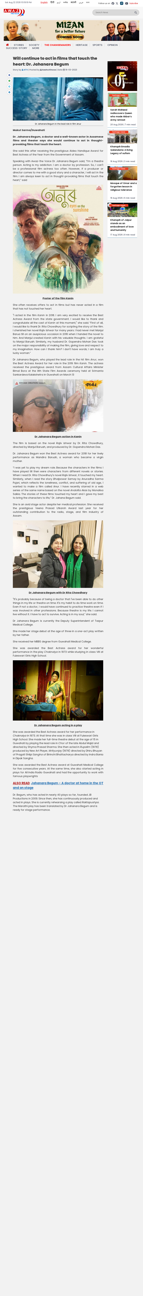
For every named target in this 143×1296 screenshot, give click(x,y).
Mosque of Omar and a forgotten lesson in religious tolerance (123, 187)
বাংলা (87, 2)
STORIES (19, 45)
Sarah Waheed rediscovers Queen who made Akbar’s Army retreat (121, 114)
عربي (81, 2)
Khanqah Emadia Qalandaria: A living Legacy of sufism (121, 150)
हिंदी (52, 2)
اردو (58, 2)
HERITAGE (82, 45)
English (44, 2)
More (35, 48)
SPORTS (97, 45)
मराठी (73, 2)
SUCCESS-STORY (16, 48)
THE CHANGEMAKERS (57, 45)
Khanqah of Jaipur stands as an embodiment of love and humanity (122, 225)
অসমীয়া (65, 2)
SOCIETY (34, 45)
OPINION (112, 45)
